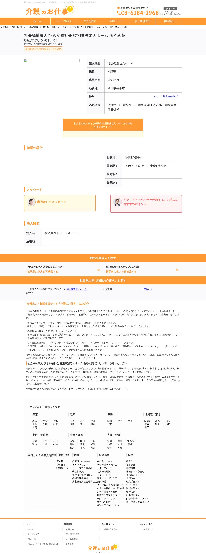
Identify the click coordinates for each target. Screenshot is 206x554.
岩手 (157, 424)
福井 (55, 444)
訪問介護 (101, 481)
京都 (93, 420)
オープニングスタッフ (137, 502)
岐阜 (130, 420)
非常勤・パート (64, 468)
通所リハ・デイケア (107, 478)
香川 (72, 447)
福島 (168, 420)
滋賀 (72, 424)
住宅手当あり (133, 481)
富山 (34, 444)
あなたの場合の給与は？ (166, 96)
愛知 (109, 420)
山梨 (45, 444)
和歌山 (93, 424)
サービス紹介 (63, 21)
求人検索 (32, 539)
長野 (45, 441)
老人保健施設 (104, 471)
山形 (168, 424)
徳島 (82, 447)
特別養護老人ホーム (76, 289)
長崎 (109, 444)
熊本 (120, 441)
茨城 (45, 424)
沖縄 (120, 447)
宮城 (157, 420)
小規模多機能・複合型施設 (110, 488)
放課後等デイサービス (108, 505)
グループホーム (105, 468)
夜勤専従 (130, 464)
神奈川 (45, 420)
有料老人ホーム (105, 461)
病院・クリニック (106, 498)
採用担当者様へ (110, 529)
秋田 (147, 427)
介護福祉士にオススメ (137, 498)
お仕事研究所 (142, 21)
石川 (55, 441)
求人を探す (90, 21)
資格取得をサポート (136, 475)
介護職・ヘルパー (81, 461)
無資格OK (131, 468)
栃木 (55, 424)
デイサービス (104, 475)
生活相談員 (78, 471)
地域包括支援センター (108, 495)
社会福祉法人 (133, 495)
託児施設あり (133, 488)
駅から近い (132, 491)
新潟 (34, 441)
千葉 (34, 424)
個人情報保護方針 (73, 534)
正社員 (59, 461)
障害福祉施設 (104, 502)
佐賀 (109, 447)
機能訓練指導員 (80, 478)
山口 (93, 441)
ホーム (37, 21)
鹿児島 (130, 441)
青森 (147, 424)
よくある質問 (72, 539)
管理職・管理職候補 (82, 475)
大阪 (72, 420)
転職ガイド (116, 21)
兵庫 (82, 420)
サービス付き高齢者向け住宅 (111, 485)
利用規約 (70, 529)
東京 (34, 420)
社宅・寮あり (133, 485)
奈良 (82, 424)
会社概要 (70, 544)
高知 (93, 447)
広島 (72, 441)
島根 (72, 444)
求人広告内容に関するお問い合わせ (43, 544)
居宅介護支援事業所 (107, 491)
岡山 (82, 441)
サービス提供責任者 (82, 468)
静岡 (120, 420)
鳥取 (82, 444)
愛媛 (93, 444)
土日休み (130, 478)
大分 (120, 444)
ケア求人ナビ (147, 529)
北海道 (147, 420)
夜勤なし (130, 461)
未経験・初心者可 (135, 471)
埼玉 (55, 420)
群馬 (34, 427)
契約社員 (148, 289)
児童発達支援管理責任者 (84, 481)
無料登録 (169, 21)
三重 (109, 424)
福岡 (109, 441)
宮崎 (130, 444)
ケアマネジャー (80, 464)
